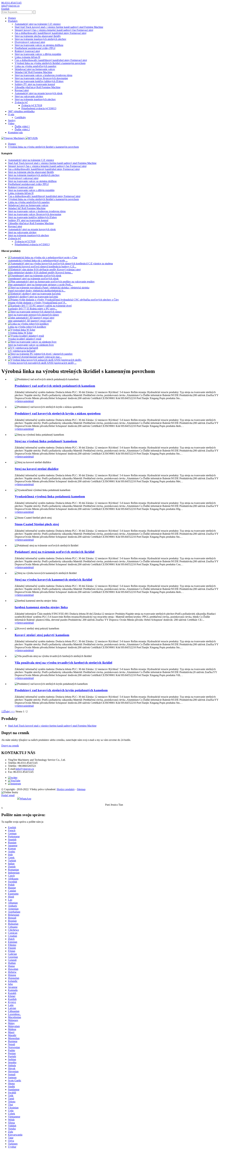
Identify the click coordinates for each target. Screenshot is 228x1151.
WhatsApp (25, 798)
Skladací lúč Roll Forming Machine (33, 72)
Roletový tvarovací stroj (27, 51)
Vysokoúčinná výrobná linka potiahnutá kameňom (50, 496)
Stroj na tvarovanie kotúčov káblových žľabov (39, 81)
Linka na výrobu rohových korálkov (27, 326)
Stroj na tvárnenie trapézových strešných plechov (40, 39)
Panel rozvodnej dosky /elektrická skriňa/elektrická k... (36, 290)
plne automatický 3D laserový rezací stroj (30, 320)
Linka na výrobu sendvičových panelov (35, 66)
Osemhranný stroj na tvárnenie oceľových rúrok (33, 278)
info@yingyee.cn (25, 768)
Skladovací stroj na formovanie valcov (35, 69)
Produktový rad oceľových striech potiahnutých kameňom (55, 386)
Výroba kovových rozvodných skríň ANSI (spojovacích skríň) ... (42, 362)
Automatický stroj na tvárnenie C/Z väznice (38, 24)
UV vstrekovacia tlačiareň (21, 350)
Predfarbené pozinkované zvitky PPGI (35, 48)
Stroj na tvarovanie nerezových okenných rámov (33, 314)
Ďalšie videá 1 (22, 126)
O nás (11, 114)
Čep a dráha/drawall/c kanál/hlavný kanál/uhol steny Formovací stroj (51, 60)
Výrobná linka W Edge (20, 332)
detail (31, 401)
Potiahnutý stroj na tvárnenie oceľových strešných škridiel (54, 552)
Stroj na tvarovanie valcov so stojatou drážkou (39, 45)
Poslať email (8, 795)
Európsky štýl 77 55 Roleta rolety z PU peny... (32, 308)
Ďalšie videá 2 (22, 129)
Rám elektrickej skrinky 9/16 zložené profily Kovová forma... (40, 272)
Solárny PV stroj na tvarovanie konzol (35, 84)
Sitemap (81, 789)
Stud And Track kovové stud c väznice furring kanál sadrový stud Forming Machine (59, 27)
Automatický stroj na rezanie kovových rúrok (38, 93)
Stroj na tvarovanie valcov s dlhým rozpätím (38, 54)
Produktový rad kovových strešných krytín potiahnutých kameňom (61, 690)
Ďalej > (8, 711)
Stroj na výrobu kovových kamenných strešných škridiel (53, 579)
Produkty (13, 21)
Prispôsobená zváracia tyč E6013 (38, 108)
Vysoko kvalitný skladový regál (24, 338)
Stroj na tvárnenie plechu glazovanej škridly (38, 36)
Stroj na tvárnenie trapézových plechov (35, 99)
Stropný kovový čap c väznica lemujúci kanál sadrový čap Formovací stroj (54, 30)
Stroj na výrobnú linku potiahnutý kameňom (46, 441)
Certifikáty (20, 117)
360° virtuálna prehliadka (21, 111)
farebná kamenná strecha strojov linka (41, 607)
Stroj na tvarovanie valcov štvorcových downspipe (41, 78)
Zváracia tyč (21, 102)
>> (13, 711)
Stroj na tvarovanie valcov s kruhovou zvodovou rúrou (43, 75)
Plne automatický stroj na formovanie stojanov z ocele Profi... (40, 284)
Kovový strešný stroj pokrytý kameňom (42, 635)
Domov (12, 18)
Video (11, 123)
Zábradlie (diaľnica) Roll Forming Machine (37, 87)
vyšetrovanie (21, 401)
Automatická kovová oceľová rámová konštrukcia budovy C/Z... (42, 266)
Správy (12, 120)
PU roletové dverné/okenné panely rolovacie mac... (35, 356)
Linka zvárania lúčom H (27, 57)
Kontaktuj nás (15, 132)
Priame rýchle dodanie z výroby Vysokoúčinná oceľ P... (37, 302)
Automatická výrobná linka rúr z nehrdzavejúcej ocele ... (38, 260)
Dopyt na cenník (10, 745)
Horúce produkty (66, 789)
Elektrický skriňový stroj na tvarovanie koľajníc (33, 296)
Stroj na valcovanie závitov (29, 96)
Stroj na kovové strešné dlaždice (36, 469)
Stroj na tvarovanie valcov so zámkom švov (31, 344)
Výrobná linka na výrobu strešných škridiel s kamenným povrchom (50, 63)
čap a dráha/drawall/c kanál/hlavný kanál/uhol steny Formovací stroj (50, 33)
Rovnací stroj (22, 90)
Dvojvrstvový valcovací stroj (30, 42)
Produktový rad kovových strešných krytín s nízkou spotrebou (58, 413)
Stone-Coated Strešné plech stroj (37, 524)
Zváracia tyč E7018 (31, 105)
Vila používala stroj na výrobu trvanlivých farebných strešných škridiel (63, 662)
